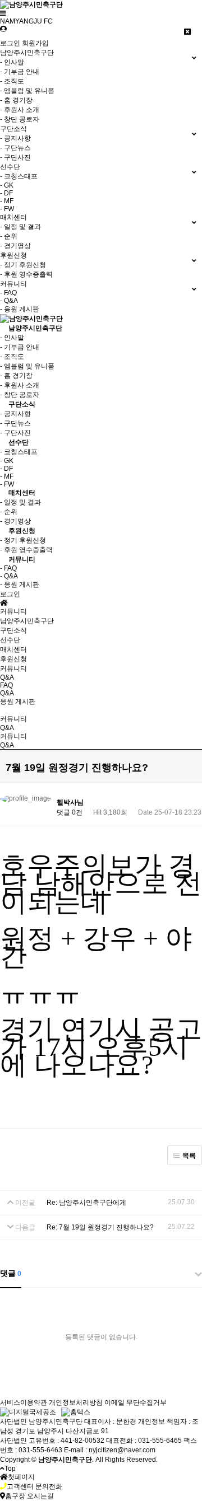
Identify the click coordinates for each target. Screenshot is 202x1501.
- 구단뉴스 (15, 148)
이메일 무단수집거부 (135, 1402)
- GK (6, 185)
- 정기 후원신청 (23, 265)
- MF (6, 201)
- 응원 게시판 (19, 309)
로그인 (10, 43)
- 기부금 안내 (19, 72)
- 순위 (8, 236)
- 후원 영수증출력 (26, 274)
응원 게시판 (17, 701)
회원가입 (35, 43)
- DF (6, 193)
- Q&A (9, 301)
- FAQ (8, 293)
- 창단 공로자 (19, 119)
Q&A (7, 693)
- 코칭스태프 (19, 176)
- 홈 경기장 (16, 100)
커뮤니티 (21, 559)
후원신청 (21, 531)
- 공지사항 (15, 138)
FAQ (6, 685)
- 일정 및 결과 (20, 227)
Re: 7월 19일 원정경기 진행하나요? (100, 1227)
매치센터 (21, 493)
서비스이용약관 (23, 1402)
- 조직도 (12, 81)
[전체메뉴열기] (3, 13)
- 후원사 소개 (19, 110)
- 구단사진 (15, 157)
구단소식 (21, 404)
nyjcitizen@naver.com (122, 1450)
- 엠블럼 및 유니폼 (27, 91)
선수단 (18, 442)
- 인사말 (12, 62)
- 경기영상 (15, 246)
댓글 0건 (69, 812)
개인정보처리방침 (76, 1402)
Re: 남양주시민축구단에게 (86, 1203)
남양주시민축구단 (35, 328)
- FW (7, 209)
